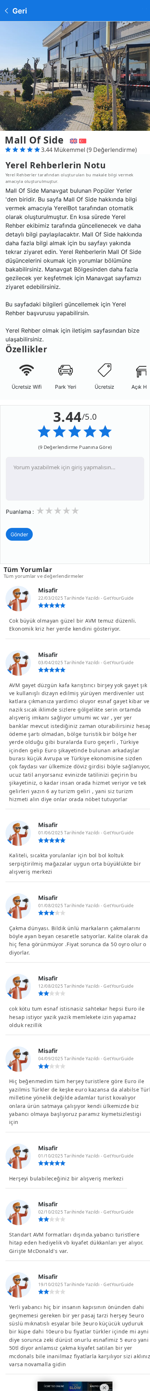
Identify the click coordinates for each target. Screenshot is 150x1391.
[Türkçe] (83, 139)
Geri (19, 11)
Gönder (19, 534)
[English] (72, 139)
